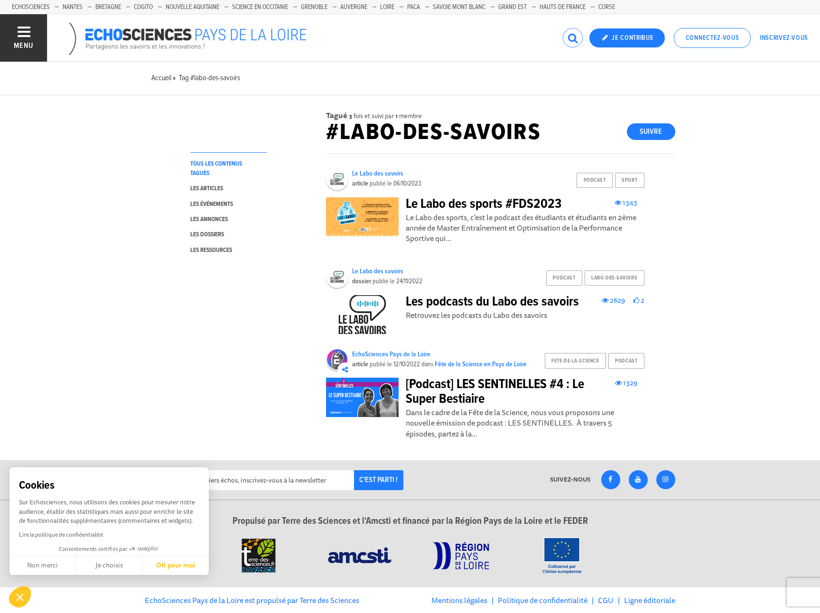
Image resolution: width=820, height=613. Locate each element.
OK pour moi (175, 565)
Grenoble (314, 7)
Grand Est (512, 7)
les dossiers (207, 235)
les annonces (209, 219)
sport (629, 180)
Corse (606, 7)
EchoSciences (31, 7)
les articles (206, 189)
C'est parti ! (378, 480)
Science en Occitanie (260, 7)
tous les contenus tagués (216, 168)
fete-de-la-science (575, 361)
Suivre (651, 132)
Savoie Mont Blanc (459, 7)
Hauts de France (563, 7)
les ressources (211, 250)
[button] (20, 596)
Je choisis (109, 565)
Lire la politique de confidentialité (61, 534)
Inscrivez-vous (784, 38)
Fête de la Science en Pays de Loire (481, 364)
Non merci (42, 565)
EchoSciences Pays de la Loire (391, 354)
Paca (413, 7)
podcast (595, 180)
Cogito (143, 7)
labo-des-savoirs (614, 278)
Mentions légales (459, 600)
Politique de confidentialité (542, 600)
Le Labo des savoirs (377, 173)
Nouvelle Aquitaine (192, 7)
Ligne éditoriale (649, 600)
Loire (387, 7)
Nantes (73, 7)
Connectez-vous (712, 38)
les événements (211, 204)
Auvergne (353, 7)
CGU (606, 600)
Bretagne (108, 7)
